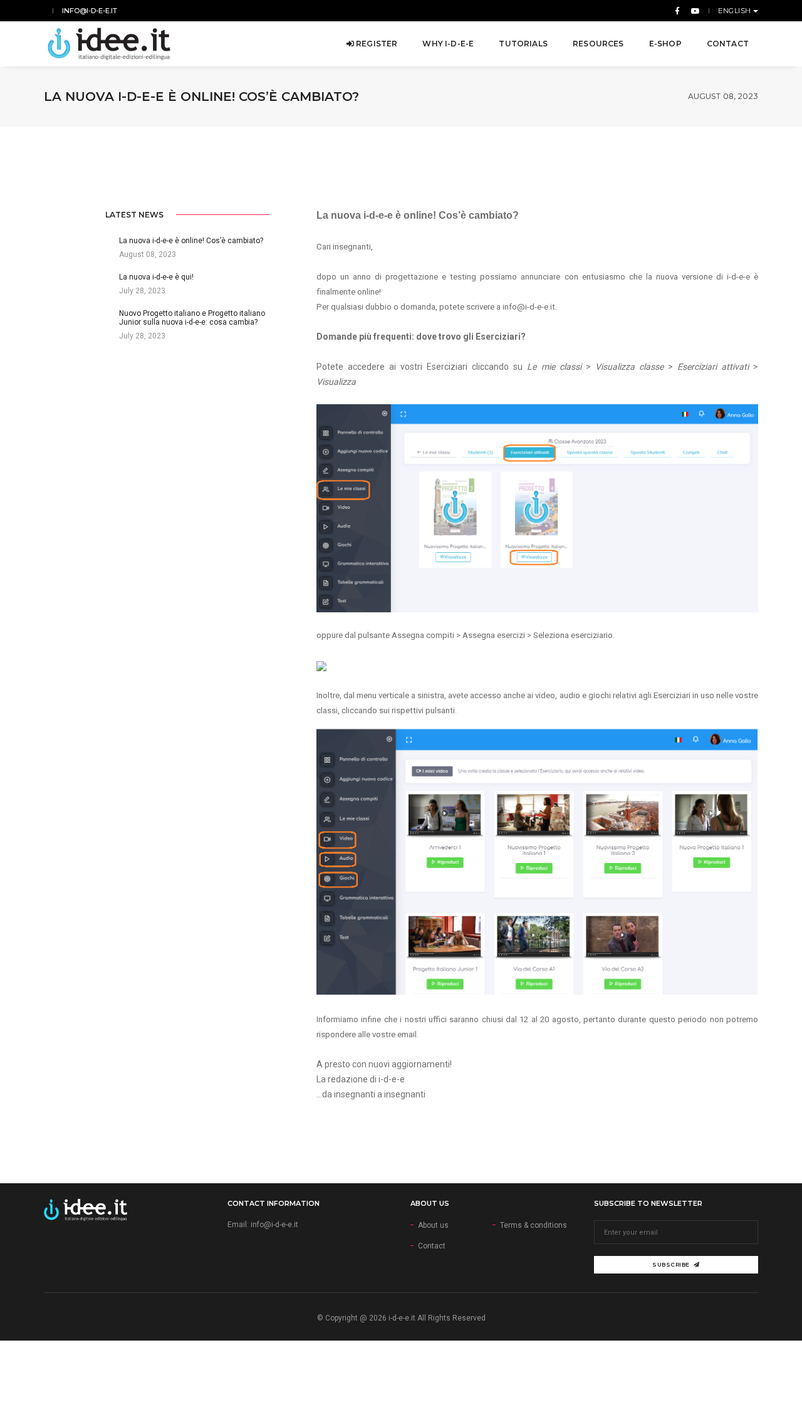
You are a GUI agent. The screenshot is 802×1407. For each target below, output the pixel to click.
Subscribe (671, 1264)
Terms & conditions (533, 1225)
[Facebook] (677, 10)
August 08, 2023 (723, 96)
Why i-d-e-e (448, 43)
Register (376, 43)
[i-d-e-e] (109, 44)
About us (433, 1225)
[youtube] (693, 10)
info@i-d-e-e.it (89, 10)
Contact (728, 43)
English (735, 10)
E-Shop (665, 43)
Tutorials (523, 43)
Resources (598, 43)
